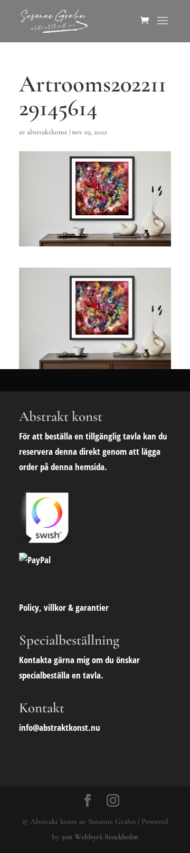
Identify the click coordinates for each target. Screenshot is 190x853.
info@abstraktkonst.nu (59, 727)
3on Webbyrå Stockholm (99, 836)
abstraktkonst (47, 131)
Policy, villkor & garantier (64, 607)
